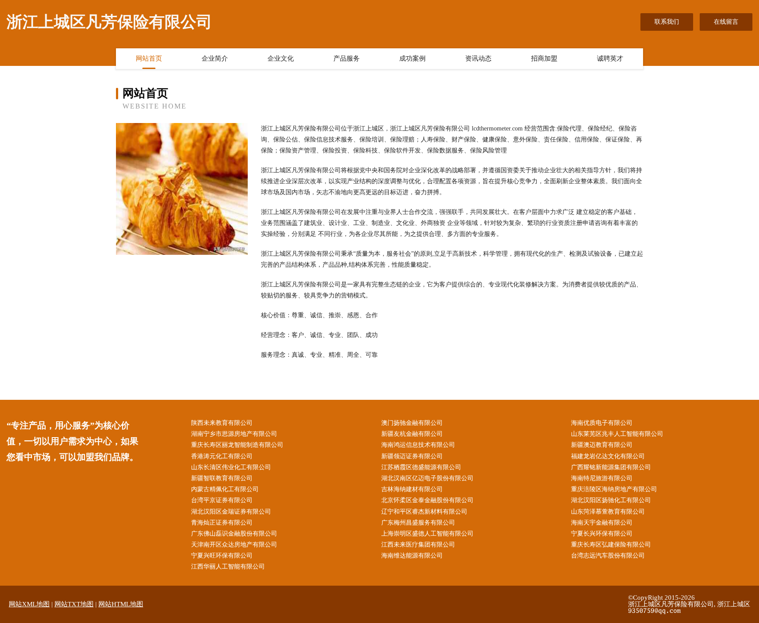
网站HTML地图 (120, 604)
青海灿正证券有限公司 (222, 522)
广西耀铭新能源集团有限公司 (611, 467)
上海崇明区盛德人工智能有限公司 (427, 533)
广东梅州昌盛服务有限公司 (418, 522)
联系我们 (666, 21)
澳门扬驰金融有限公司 (412, 423)
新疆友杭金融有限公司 (412, 434)
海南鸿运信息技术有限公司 (418, 445)
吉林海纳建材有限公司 (412, 489)
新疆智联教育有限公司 (222, 478)
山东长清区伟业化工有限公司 (231, 467)
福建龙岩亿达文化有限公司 (608, 456)
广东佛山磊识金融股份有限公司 (234, 533)
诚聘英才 (610, 58)
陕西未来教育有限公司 (222, 423)
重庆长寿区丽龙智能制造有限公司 (237, 445)
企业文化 (280, 58)
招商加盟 (544, 58)
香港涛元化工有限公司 (222, 456)
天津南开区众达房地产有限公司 (234, 544)
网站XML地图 (29, 604)
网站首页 (149, 58)
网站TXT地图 (74, 604)
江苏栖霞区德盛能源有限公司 (421, 467)
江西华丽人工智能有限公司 (228, 566)
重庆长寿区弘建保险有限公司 (611, 544)
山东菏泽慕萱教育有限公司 (608, 511)
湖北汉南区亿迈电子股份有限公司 (427, 478)
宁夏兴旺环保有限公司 (222, 555)
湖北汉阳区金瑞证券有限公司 (231, 511)
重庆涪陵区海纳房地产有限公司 (614, 489)
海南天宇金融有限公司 (601, 522)
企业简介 (215, 58)
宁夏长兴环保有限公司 (601, 533)
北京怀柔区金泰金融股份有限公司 (427, 500)
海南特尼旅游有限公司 (601, 478)
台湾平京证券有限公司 (222, 500)
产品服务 (346, 58)
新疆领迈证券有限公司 (412, 456)
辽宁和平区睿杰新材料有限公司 (424, 511)
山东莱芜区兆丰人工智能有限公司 (617, 434)
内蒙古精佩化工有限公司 (225, 489)
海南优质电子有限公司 (601, 423)
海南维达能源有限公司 (412, 555)
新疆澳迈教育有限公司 (601, 445)
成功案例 (412, 58)
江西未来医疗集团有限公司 (418, 544)
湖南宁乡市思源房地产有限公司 (234, 434)
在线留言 (726, 21)
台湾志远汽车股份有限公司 (608, 555)
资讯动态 (478, 58)
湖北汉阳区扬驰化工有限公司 (611, 500)
